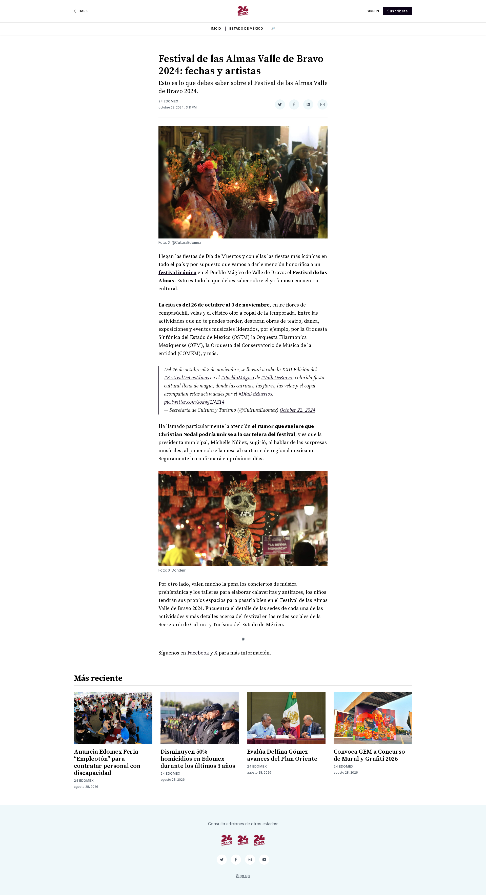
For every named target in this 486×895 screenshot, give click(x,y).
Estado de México (246, 28)
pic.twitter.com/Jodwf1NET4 (194, 402)
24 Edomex (168, 101)
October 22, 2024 (297, 410)
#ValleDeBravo (276, 378)
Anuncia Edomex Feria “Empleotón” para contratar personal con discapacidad (107, 762)
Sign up (243, 876)
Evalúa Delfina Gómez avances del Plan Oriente (282, 755)
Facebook (198, 653)
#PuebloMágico (237, 378)
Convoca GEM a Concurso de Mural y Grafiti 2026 (369, 755)
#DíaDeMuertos (255, 394)
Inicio (216, 28)
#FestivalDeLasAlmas (186, 378)
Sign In (373, 11)
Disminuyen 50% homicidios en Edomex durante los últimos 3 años (197, 759)
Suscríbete (397, 11)
